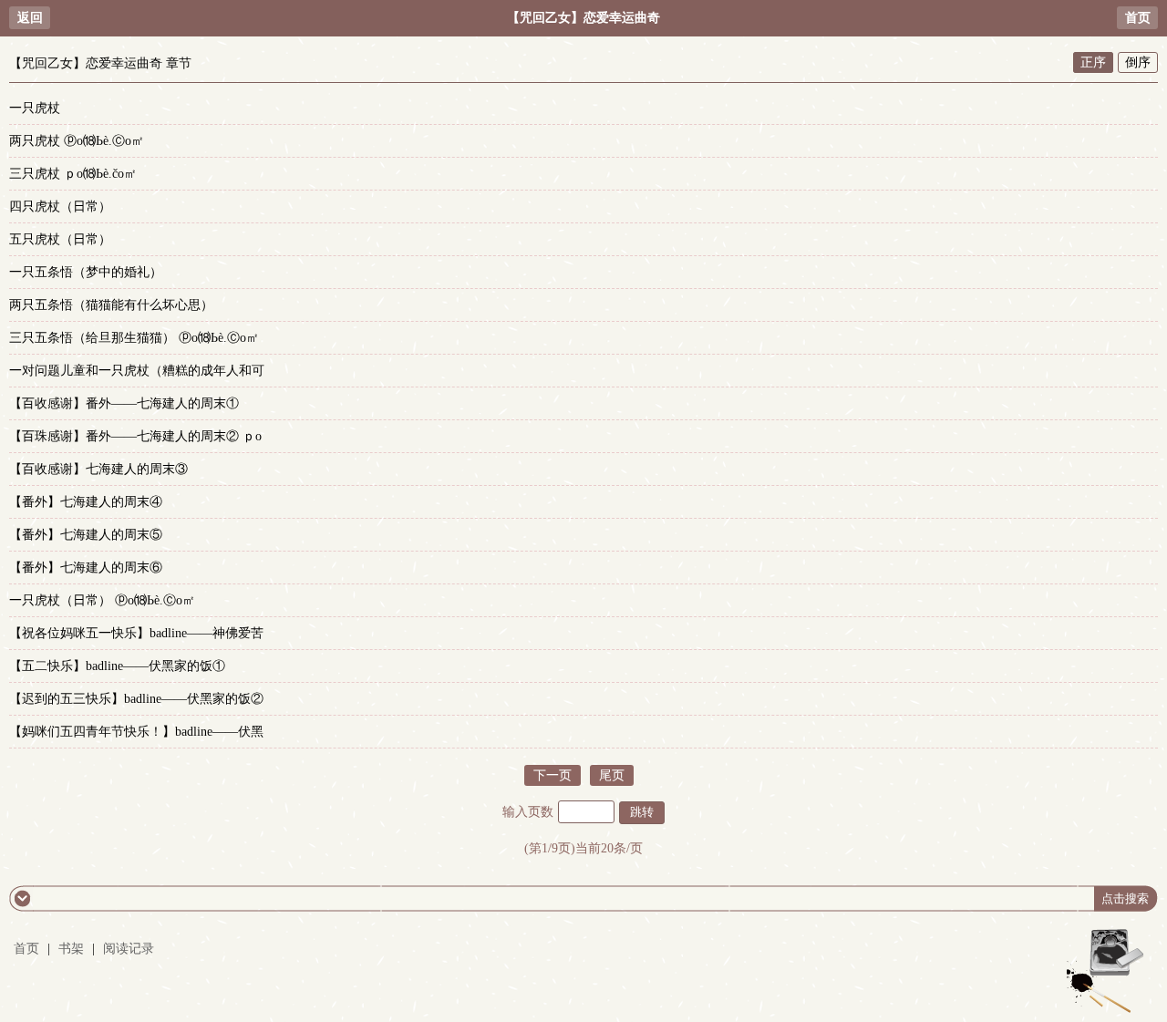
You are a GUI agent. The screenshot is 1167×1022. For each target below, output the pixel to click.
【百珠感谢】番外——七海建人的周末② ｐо (135, 436)
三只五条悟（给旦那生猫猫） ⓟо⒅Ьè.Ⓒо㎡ (134, 338)
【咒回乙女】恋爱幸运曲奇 (583, 18)
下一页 (552, 775)
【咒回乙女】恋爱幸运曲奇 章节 (100, 63)
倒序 (1138, 62)
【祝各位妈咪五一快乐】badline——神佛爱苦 (136, 633)
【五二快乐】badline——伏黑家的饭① (117, 666)
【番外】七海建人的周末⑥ (85, 567)
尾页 (612, 775)
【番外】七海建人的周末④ (85, 502)
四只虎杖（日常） (60, 206)
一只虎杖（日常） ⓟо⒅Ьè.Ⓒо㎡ (102, 600)
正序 (1093, 62)
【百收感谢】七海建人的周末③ (98, 469)
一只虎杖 (34, 108)
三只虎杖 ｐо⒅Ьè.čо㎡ (73, 174)
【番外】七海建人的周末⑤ (85, 535)
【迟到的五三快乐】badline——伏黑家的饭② (136, 699)
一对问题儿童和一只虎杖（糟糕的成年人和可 (136, 370)
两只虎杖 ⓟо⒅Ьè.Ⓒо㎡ (76, 141)
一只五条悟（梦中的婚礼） (85, 272)
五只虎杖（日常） (60, 239)
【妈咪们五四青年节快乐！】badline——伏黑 (136, 731)
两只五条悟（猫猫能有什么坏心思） (111, 305)
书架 (71, 948)
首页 (1138, 18)
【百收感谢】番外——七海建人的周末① (124, 403)
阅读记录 (128, 948)
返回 (30, 18)
